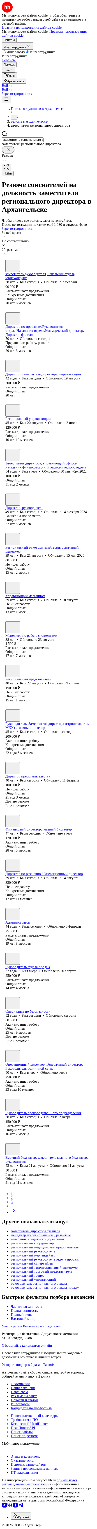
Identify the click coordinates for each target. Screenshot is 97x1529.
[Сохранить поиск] (6, 167)
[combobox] (23, 139)
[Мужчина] (12, 266)
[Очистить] (8, 149)
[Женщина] (12, 821)
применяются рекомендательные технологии (39, 1482)
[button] (7, 85)
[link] (9, 75)
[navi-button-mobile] (6, 99)
